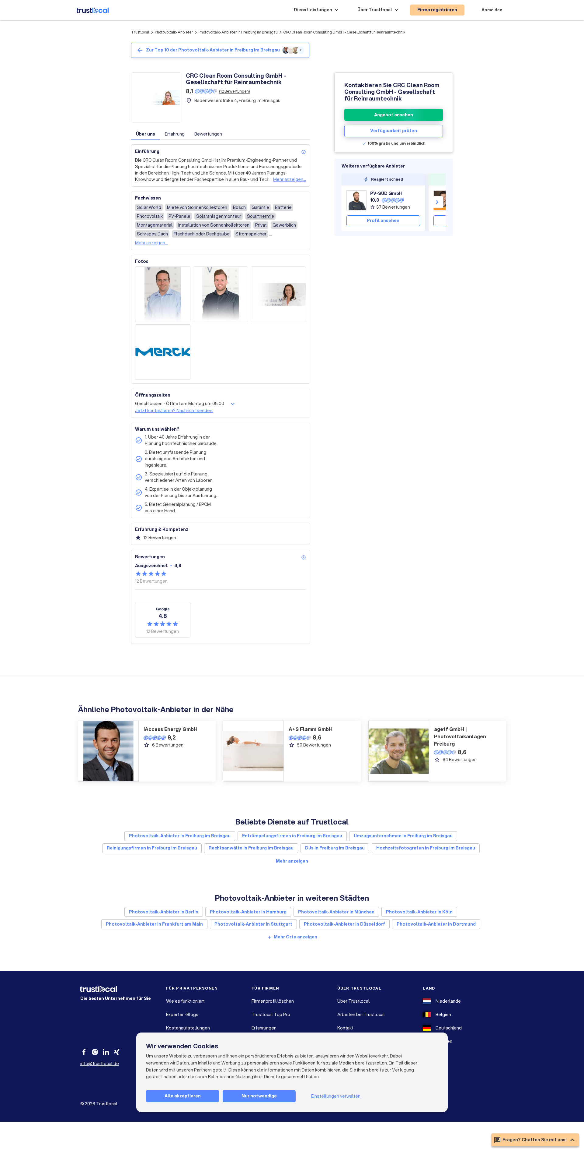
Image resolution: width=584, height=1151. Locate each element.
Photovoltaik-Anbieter (174, 32)
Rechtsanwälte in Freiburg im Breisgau (251, 848)
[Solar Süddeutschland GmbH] (443, 200)
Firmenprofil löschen (273, 1001)
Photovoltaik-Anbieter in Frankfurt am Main (154, 924)
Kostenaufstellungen (188, 1028)
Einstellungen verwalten (335, 1096)
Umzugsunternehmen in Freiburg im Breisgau (403, 836)
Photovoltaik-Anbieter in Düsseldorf (344, 924)
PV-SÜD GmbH (386, 193)
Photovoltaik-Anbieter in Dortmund (436, 924)
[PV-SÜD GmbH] (356, 200)
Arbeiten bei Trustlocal (361, 1015)
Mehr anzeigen (292, 861)
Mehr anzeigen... (289, 179)
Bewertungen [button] (208, 134)
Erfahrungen (264, 1028)
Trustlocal (140, 32)
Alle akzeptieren (183, 1096)
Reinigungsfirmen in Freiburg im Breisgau (152, 848)
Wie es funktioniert (185, 1001)
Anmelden (491, 9)
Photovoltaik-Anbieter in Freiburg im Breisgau (238, 32)
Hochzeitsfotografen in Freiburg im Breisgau (425, 848)
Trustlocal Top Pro (271, 1015)
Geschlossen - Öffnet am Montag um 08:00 (179, 404)
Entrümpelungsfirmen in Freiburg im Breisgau (292, 836)
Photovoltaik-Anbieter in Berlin (163, 912)
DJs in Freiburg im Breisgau (335, 848)
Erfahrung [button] (175, 134)
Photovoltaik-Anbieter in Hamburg (248, 912)
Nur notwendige (259, 1096)
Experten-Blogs (182, 1015)
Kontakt (345, 1028)
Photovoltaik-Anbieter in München (336, 912)
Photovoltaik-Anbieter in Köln (419, 912)
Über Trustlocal (353, 1001)
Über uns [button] (145, 134)
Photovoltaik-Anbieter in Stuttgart (253, 924)
